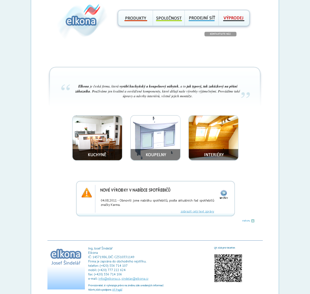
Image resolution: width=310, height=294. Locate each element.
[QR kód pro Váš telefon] (228, 281)
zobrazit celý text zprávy (197, 211)
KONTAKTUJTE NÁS (220, 33)
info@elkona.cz (109, 279)
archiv (224, 198)
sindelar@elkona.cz (134, 279)
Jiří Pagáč (117, 289)
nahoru (247, 220)
